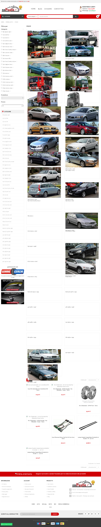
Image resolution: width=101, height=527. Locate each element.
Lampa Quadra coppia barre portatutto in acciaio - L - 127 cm (37, 453)
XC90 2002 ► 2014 (7, 221)
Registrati (21, 1)
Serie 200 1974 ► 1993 (8, 228)
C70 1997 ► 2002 (6, 125)
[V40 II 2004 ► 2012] (44, 190)
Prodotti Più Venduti (52, 486)
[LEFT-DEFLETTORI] (12, 285)
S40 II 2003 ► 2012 (7, 151)
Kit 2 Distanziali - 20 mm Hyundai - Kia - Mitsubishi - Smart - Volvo (38, 421)
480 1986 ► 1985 (7, 241)
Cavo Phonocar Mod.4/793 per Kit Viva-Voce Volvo (63, 438)
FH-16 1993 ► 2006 (7, 145)
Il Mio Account (28, 484)
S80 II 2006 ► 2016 (7, 171)
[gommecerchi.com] (12, 271)
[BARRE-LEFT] (12, 298)
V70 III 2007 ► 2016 (7, 204)
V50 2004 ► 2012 (6, 191)
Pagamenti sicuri (5, 496)
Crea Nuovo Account (29, 486)
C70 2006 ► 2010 (7, 131)
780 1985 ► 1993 (6, 251)
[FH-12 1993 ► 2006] (43, 99)
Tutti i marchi (50, 484)
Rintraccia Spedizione (29, 494)
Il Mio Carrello (28, 491)
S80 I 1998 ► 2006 (7, 168)
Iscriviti (55, 514)
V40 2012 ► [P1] (6, 184)
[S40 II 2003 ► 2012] (82, 115)
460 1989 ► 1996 (7, 238)
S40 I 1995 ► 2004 (7, 148)
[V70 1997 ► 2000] (81, 220)
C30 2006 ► (5, 118)
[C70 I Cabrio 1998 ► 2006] (44, 69)
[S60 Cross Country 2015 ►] (43, 144)
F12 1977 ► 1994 (6, 135)
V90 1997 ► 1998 (6, 208)
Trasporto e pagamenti (7, 489)
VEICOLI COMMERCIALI (63, 504)
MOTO (50, 504)
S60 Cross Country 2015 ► (8, 161)
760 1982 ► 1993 (6, 248)
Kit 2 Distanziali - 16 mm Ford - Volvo (88, 405)
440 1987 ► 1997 (6, 234)
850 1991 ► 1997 (6, 254)
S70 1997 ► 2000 (7, 164)
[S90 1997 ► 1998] (44, 175)
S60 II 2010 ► (6, 158)
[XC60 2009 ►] (82, 251)
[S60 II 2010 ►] (82, 128)
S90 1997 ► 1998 (6, 174)
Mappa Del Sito (51, 494)
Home (33, 9)
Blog (40, 9)
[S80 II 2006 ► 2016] (82, 159)
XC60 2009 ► (6, 211)
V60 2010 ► (5, 194)
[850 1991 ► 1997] (44, 356)
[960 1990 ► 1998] (43, 372)
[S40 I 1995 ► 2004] (44, 114)
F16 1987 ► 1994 (6, 138)
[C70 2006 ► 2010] (78, 69)
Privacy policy (5, 491)
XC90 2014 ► (6, 224)
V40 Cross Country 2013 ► (8, 188)
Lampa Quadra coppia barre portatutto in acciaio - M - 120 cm (88, 438)
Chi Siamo (48, 9)
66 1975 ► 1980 (6, 115)
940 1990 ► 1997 (6, 258)
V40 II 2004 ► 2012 (7, 181)
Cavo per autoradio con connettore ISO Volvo (38, 389)
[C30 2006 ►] (82, 38)
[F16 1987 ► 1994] (78, 84)
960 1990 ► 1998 (7, 261)
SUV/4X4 (44, 504)
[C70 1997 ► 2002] (79, 51)
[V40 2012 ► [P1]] (82, 190)
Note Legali (4, 494)
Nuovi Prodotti (51, 489)
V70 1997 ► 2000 (7, 198)
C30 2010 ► (5, 121)
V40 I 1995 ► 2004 (7, 178)
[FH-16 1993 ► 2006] (75, 99)
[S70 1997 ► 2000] (82, 145)
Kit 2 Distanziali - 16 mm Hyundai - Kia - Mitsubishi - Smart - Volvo (63, 389)
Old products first (94, 380)
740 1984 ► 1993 (6, 244)
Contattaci (59, 9)
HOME (33, 504)
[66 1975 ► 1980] (42, 38)
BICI (55, 504)
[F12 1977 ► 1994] (40, 84)
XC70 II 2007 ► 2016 (7, 218)
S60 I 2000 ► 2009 (7, 155)
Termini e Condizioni (6, 486)
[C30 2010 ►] (42, 53)
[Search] (76, 16)
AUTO (38, 504)
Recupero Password (29, 489)
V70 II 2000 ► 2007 (7, 201)
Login (28, 1)
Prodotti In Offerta (51, 491)
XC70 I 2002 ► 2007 (7, 214)
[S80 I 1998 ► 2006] (44, 159)
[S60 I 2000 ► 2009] (44, 128)
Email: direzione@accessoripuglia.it (80, 492)
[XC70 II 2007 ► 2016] (80, 266)
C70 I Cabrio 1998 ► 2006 (8, 128)
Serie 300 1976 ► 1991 (8, 231)
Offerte (26, 496)
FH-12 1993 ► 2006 (7, 141)
